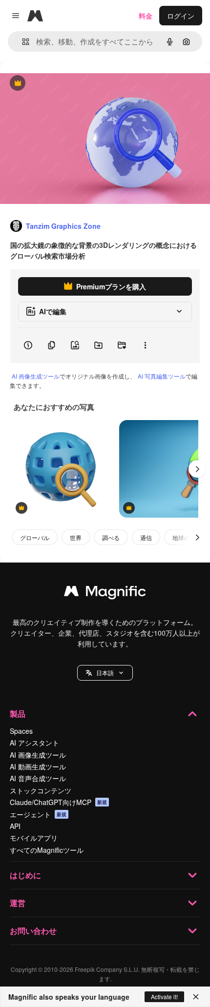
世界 (76, 537)
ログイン (180, 15)
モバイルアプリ (34, 838)
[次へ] (197, 469)
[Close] (196, 997)
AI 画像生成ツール (36, 376)
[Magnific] (105, 593)
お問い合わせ (33, 930)
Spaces (21, 731)
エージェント (38, 814)
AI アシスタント (34, 742)
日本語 (105, 672)
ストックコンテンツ (40, 790)
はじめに (25, 875)
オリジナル (67, 84)
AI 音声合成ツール (38, 778)
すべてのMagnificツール (47, 850)
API (15, 826)
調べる (111, 537)
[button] (105, 673)
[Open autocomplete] (21, 41)
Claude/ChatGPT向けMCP (58, 802)
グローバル (34, 537)
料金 (145, 15)
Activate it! (164, 996)
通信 (146, 537)
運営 (17, 902)
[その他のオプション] (145, 345)
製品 (17, 713)
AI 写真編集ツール (162, 376)
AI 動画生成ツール (38, 766)
